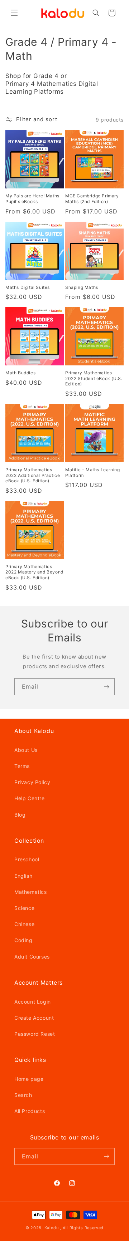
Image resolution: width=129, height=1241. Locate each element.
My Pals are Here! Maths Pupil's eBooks (32, 198)
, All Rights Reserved (82, 1227)
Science (24, 908)
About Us (26, 750)
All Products (29, 1111)
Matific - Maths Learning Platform (92, 472)
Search (23, 1095)
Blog (19, 815)
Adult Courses (32, 957)
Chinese (24, 924)
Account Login (32, 1002)
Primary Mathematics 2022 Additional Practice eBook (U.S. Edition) (32, 475)
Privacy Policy (32, 782)
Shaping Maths (81, 287)
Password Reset (34, 1034)
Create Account (34, 1018)
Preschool (26, 859)
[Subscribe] (106, 686)
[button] (14, 13)
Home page (28, 1079)
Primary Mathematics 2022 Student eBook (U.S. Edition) (93, 378)
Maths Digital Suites (27, 287)
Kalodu (51, 1227)
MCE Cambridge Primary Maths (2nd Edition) (92, 198)
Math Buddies (20, 372)
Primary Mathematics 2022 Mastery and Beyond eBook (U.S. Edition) (34, 572)
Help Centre (29, 798)
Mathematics (30, 892)
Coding (23, 940)
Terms (22, 766)
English (23, 876)
